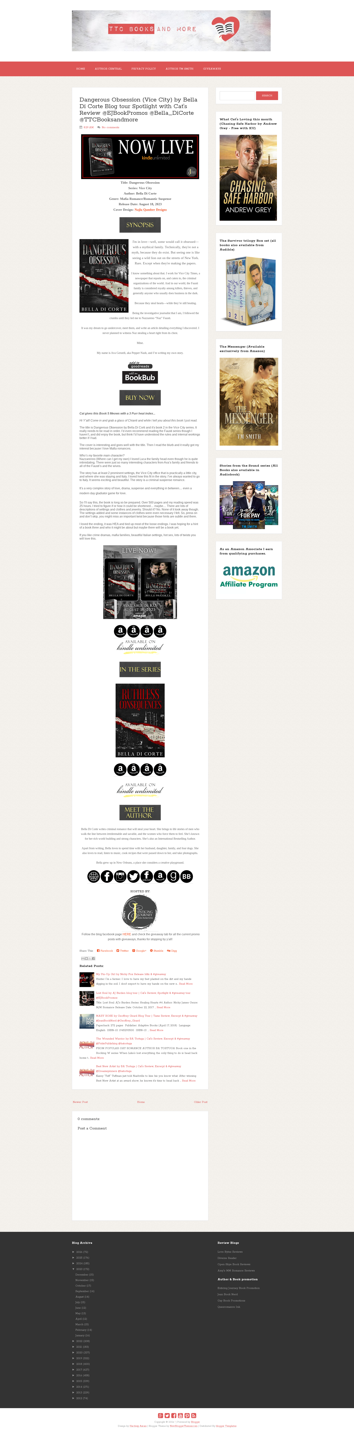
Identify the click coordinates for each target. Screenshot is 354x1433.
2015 (79, 1381)
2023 (79, 1269)
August (79, 1297)
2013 (79, 1392)
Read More (186, 984)
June (78, 1308)
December (81, 1274)
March (79, 1324)
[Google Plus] (160, 1416)
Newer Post (80, 1102)
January (79, 1335)
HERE (127, 934)
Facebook (106, 951)
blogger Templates (226, 1426)
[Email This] (83, 958)
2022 (79, 1341)
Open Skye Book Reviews (234, 1264)
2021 (79, 1347)
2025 (79, 1257)
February (80, 1330)
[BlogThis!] (86, 958)
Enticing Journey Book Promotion (239, 1288)
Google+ (140, 951)
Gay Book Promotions (231, 1300)
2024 (79, 1263)
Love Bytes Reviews (230, 1252)
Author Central (108, 69)
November (82, 1280)
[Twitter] (167, 1416)
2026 (79, 1252)
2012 (79, 1398)
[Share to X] (90, 958)
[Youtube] (180, 1416)
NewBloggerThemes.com (183, 1426)
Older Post (200, 1102)
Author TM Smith (179, 69)
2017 (79, 1369)
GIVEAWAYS (212, 69)
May (78, 1313)
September (82, 1291)
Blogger (195, 1422)
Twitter (124, 951)
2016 (79, 1375)
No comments (110, 127)
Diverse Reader (227, 1258)
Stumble (158, 951)
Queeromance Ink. (229, 1307)
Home (80, 69)
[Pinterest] (187, 1416)
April (78, 1319)
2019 (79, 1358)
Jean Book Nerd (228, 1294)
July (77, 1302)
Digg (173, 951)
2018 (79, 1364)
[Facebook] (173, 1416)
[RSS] (193, 1416)
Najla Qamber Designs (151, 209)
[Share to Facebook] (93, 958)
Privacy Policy (143, 69)
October (80, 1285)
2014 (79, 1387)
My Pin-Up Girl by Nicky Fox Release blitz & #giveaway (131, 974)
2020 (79, 1352)
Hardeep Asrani (138, 1426)
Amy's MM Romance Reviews (236, 1270)
